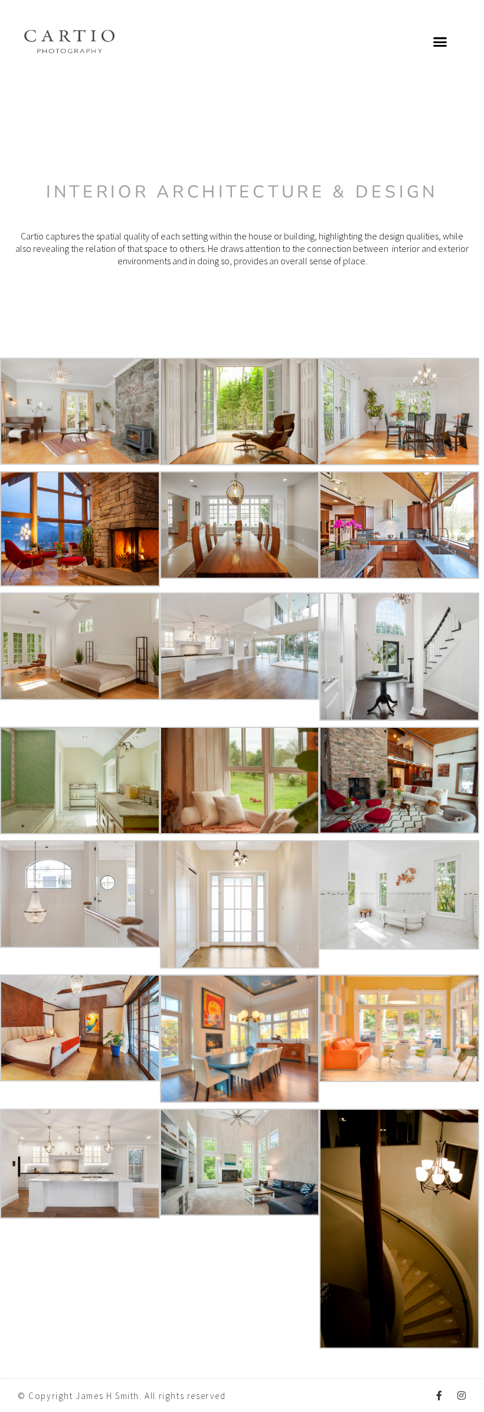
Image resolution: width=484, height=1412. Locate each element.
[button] (440, 41)
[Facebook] (439, 1395)
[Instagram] (461, 1395)
